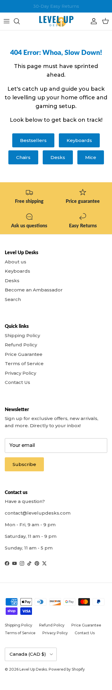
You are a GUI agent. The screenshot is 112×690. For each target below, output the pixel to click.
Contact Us (17, 382)
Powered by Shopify (67, 669)
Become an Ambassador (34, 290)
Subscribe (24, 464)
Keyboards (79, 140)
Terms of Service (24, 363)
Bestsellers (33, 140)
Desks (57, 157)
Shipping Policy (22, 335)
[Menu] (6, 21)
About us (15, 262)
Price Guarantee (23, 354)
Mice (90, 157)
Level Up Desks (33, 669)
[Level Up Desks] (56, 21)
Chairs (23, 157)
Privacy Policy (20, 373)
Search (13, 299)
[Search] (19, 21)
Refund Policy (21, 345)
